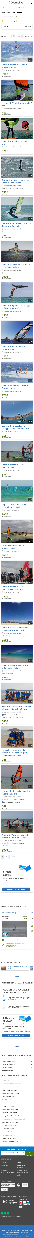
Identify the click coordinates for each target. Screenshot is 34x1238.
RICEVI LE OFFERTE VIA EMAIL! (16, 1149)
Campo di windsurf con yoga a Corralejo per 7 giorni (15, 181)
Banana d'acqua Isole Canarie (10, 1087)
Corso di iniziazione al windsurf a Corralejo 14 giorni (16, 666)
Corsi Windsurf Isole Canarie (10, 1141)
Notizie (19, 1163)
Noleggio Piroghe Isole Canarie (10, 1093)
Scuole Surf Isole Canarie (9, 1132)
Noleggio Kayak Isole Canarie (10, 1109)
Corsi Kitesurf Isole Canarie (9, 1112)
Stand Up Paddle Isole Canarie (10, 1122)
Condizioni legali (22, 1170)
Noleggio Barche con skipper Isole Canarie (13, 1119)
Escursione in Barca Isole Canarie (11, 1103)
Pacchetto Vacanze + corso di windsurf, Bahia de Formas (15, 836)
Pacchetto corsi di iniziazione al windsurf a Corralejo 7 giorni (16, 707)
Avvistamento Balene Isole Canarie (11, 1084)
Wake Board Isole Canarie (9, 1138)
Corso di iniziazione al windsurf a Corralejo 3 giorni (16, 265)
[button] (31, 906)
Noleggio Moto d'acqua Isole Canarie (12, 1116)
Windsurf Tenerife (7, 1067)
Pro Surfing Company (9, 913)
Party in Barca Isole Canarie (9, 1090)
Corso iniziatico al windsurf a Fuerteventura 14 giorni (15, 629)
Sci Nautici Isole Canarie (8, 1128)
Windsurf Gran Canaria (8, 1064)
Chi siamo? (4, 1163)
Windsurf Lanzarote (7, 1070)
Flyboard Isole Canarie (8, 1106)
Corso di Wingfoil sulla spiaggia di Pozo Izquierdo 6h (16, 307)
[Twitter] (18, 1231)
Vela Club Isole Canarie (8, 1135)
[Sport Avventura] (15, 3)
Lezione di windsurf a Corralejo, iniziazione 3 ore (16, 792)
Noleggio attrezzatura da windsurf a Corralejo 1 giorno (15, 751)
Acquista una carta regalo (16, 1035)
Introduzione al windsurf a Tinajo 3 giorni (14, 546)
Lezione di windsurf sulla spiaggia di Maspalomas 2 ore (15, 427)
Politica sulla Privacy (7, 1172)
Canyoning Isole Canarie (8, 1096)
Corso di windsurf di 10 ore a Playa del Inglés (15, 386)
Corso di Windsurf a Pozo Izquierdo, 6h (13, 347)
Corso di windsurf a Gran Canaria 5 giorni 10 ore (13, 588)
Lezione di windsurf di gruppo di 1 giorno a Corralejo (16, 224)
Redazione (4, 1170)
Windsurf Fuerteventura (8, 1061)
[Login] (30, 3)
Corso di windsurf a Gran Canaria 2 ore (13, 466)
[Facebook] (14, 1231)
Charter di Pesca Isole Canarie (10, 1125)
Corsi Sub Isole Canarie (8, 1100)
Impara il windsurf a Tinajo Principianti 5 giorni (14, 505)
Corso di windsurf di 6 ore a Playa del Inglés (14, 66)
